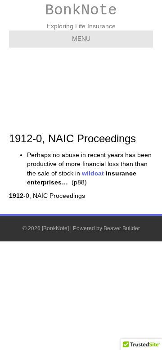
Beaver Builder (122, 228)
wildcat (92, 173)
